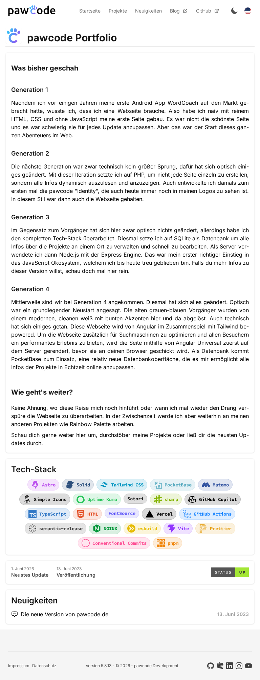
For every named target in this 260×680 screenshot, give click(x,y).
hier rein (117, 270)
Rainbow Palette (90, 424)
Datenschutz (44, 665)
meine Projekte (152, 435)
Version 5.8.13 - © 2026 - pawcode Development (132, 665)
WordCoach (183, 102)
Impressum (18, 665)
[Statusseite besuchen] (230, 572)
